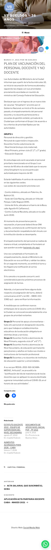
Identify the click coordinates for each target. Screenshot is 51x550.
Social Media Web (31, 527)
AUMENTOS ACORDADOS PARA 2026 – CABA (12, 445)
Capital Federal (17, 467)
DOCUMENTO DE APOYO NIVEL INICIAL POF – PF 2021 (35, 427)
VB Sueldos (31, 60)
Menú (26, 32)
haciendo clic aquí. (31, 247)
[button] (45, 544)
